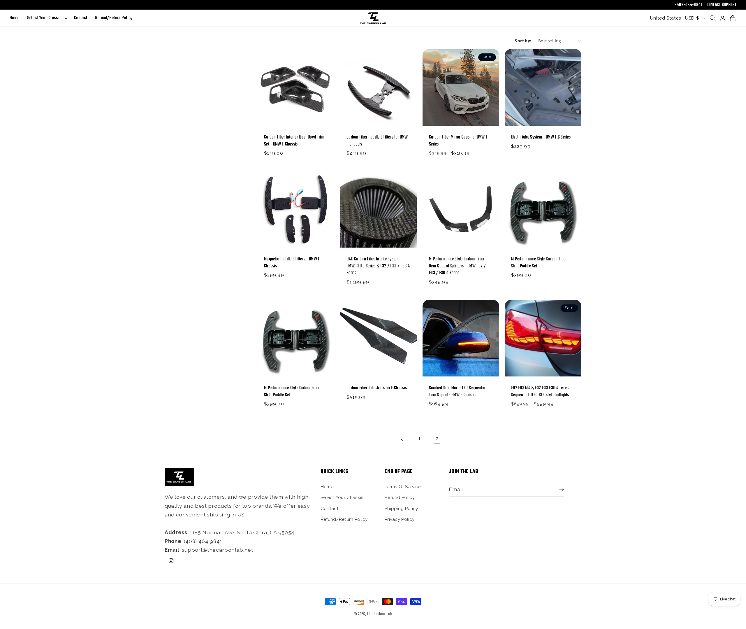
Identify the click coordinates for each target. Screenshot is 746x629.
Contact (330, 508)
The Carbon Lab (380, 614)
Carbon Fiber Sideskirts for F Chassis (376, 388)
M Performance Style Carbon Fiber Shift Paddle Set (539, 263)
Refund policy (400, 497)
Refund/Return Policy (344, 519)
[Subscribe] (560, 489)
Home (327, 486)
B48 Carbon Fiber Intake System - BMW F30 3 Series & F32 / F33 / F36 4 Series (378, 266)
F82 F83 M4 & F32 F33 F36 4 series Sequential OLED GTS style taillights (540, 392)
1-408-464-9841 (687, 4)
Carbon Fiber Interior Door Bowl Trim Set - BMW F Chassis (294, 141)
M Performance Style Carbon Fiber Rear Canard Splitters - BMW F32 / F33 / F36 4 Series (457, 266)
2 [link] (437, 439)
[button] (46, 18)
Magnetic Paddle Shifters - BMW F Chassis (292, 263)
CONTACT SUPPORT (722, 4)
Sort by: (523, 40)
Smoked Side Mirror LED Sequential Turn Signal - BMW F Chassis (457, 392)
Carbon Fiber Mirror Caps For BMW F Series (458, 141)
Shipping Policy (401, 508)
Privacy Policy (399, 519)
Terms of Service (403, 486)
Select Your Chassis (342, 497)
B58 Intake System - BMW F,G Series (541, 137)
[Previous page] (402, 439)
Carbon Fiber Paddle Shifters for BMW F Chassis (377, 141)
